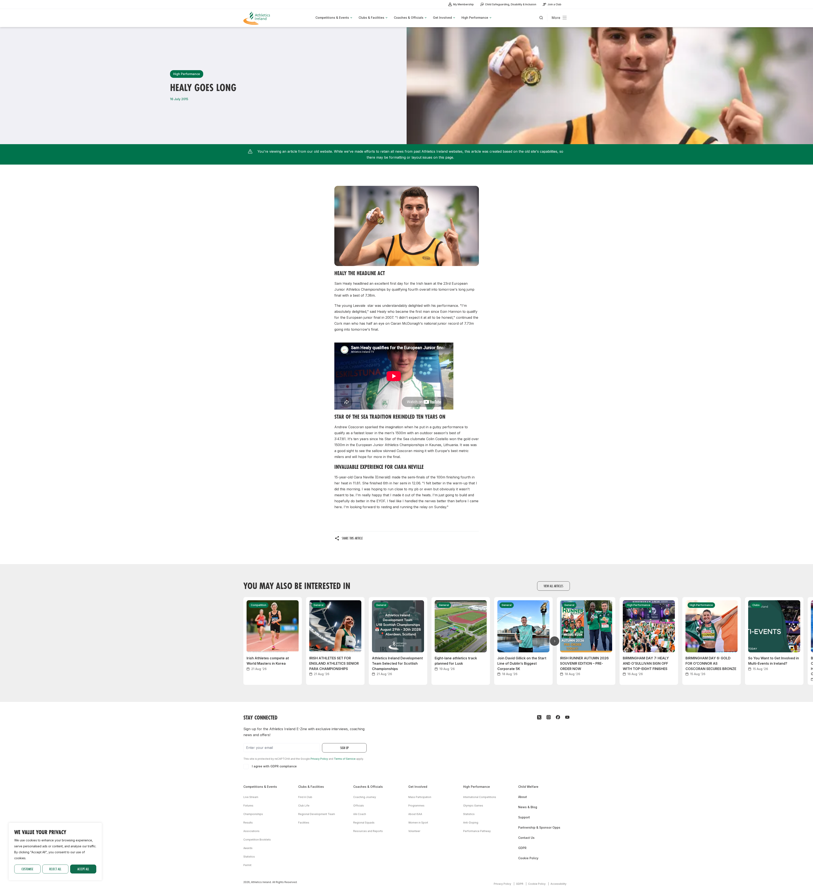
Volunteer (414, 831)
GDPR (522, 848)
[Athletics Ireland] (257, 18)
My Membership (463, 4)
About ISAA (415, 814)
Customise (27, 868)
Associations (251, 831)
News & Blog (527, 807)
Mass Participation (419, 797)
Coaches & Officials (368, 786)
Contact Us (526, 837)
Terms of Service (345, 758)
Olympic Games (473, 805)
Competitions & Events (260, 786)
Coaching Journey (364, 797)
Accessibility (558, 883)
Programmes (416, 805)
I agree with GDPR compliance (274, 766)
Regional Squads (364, 822)
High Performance (476, 786)
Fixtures (248, 805)
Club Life (303, 805)
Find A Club (305, 797)
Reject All (55, 868)
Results (248, 822)
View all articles (553, 585)
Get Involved (417, 786)
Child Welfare (528, 786)
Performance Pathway (477, 831)
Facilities (303, 822)
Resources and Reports (368, 831)
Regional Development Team (316, 814)
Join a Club (554, 4)
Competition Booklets (257, 839)
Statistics (249, 856)
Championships (253, 814)
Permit (247, 865)
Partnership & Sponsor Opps (539, 827)
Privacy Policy (319, 758)
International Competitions (479, 797)
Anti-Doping (470, 822)
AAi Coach (359, 814)
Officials (358, 805)
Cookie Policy (528, 858)
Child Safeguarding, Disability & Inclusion (510, 4)
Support (524, 817)
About (522, 797)
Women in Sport (418, 822)
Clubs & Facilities (311, 786)
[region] (55, 851)
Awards (248, 848)
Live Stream (250, 797)
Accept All (83, 868)
